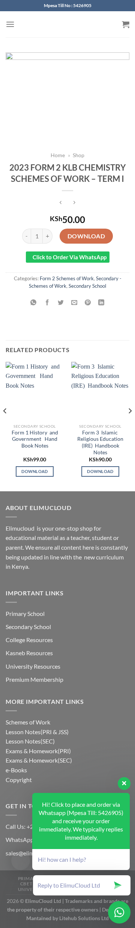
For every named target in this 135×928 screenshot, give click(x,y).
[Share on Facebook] (47, 302)
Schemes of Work (28, 722)
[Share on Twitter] (60, 302)
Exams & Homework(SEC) (39, 760)
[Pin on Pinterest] (88, 302)
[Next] (130, 426)
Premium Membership (34, 679)
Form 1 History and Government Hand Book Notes (35, 439)
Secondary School (87, 286)
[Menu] (10, 24)
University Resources (33, 666)
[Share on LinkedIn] (101, 302)
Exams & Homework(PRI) (38, 750)
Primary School (25, 613)
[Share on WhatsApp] (33, 302)
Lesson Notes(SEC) (30, 741)
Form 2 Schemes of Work (67, 278)
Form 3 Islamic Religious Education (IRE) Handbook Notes (100, 442)
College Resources (29, 639)
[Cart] (125, 24)
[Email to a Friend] (74, 302)
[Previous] (5, 426)
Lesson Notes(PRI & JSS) (37, 731)
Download (86, 235)
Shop (78, 155)
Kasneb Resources (29, 652)
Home (58, 155)
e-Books (16, 769)
